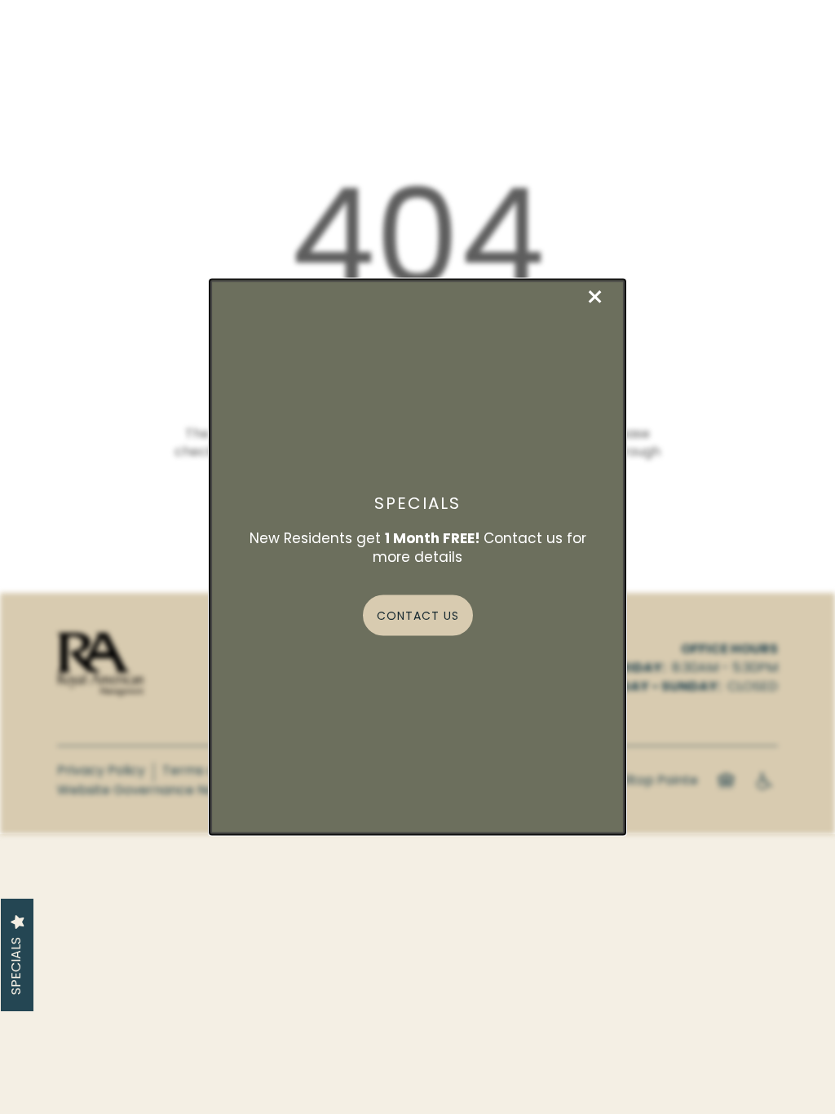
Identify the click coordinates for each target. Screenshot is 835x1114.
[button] (418, 615)
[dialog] (417, 557)
